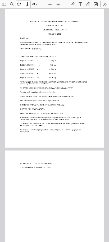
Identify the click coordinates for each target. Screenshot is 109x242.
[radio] (72, 4)
